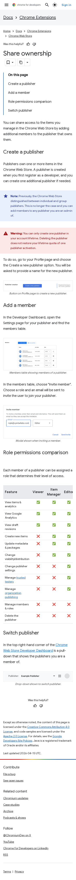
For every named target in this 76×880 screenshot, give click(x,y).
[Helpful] (28, 44)
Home (7, 31)
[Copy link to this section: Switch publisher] (43, 633)
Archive (8, 811)
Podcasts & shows (14, 817)
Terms (7, 871)
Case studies (11, 804)
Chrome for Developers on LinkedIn (25, 848)
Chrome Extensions (37, 17)
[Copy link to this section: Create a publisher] (48, 152)
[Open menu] (6, 5)
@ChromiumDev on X (17, 835)
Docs (8, 17)
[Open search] (47, 4)
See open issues (13, 780)
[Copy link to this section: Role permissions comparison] (7, 458)
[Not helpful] (34, 44)
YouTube (8, 842)
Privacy (19, 871)
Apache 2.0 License (15, 736)
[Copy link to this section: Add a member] (40, 305)
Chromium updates (15, 798)
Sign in (66, 5)
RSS (5, 855)
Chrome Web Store (20, 36)
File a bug (9, 774)
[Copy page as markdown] (21, 62)
